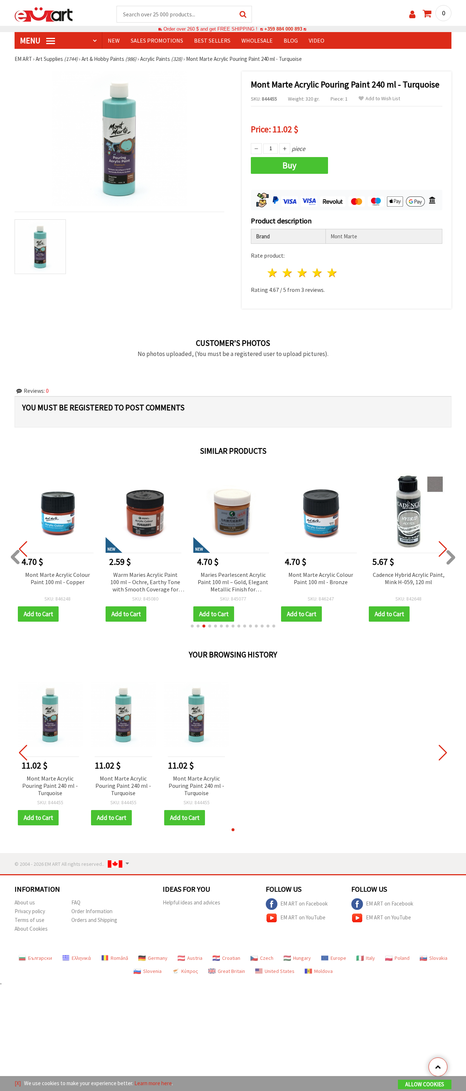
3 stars (302, 272)
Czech (266, 958)
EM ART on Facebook (304, 903)
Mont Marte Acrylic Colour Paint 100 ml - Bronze (320, 578)
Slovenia (152, 971)
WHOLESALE (257, 40)
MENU (31, 40)
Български (40, 958)
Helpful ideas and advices (191, 902)
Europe (338, 958)
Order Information (91, 911)
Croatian (231, 958)
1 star (272, 272)
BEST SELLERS (212, 40)
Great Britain (231, 971)
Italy (370, 958)
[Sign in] (412, 14)
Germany (157, 958)
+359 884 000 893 (283, 29)
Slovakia (438, 958)
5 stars (332, 272)
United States (280, 971)
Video (316, 40)
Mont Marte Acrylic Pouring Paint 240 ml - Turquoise (50, 786)
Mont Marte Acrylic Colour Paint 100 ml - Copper (57, 578)
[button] (192, 626)
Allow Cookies (424, 1084)
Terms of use (29, 919)
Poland (402, 958)
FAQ (75, 902)
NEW (114, 40)
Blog (291, 40)
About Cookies (31, 928)
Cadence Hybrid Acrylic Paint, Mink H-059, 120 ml (409, 578)
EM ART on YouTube (302, 917)
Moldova (323, 971)
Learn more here (153, 1083)
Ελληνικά (81, 958)
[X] (18, 1083)
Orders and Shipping (94, 919)
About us (25, 902)
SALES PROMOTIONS (157, 40)
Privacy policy (30, 911)
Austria (194, 958)
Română (119, 958)
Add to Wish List (383, 98)
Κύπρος (189, 971)
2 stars (287, 272)
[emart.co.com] (44, 14)
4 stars (317, 272)
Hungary (302, 958)
